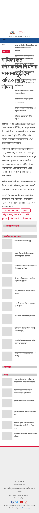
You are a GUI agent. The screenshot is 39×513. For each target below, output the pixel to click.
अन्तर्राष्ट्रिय (5, 51)
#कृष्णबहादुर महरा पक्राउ (12, 214)
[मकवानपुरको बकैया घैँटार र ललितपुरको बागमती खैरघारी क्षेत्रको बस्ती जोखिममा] (7, 381)
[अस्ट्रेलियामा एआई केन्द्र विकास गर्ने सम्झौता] (7, 294)
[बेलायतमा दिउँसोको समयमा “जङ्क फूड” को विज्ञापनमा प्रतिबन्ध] (7, 269)
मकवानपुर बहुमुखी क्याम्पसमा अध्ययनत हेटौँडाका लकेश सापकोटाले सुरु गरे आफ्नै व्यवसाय (25, 82)
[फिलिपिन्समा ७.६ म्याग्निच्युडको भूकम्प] (7, 319)
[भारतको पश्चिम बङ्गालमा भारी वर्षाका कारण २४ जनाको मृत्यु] (7, 344)
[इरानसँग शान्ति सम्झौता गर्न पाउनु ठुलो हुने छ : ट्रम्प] (7, 306)
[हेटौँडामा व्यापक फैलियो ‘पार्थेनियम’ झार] (7, 403)
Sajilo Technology (24, 508)
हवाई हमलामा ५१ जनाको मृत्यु (23, 241)
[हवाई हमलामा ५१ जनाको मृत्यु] (7, 244)
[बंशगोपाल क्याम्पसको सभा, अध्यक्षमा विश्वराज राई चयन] (7, 436)
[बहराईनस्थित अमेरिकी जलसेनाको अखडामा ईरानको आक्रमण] (7, 256)
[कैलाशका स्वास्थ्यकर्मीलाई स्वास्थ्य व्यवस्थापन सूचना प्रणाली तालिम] (7, 392)
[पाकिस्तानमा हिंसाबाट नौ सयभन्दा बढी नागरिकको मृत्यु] (7, 331)
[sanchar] (19, 32)
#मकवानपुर (27, 218)
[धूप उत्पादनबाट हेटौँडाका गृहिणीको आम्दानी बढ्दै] (7, 414)
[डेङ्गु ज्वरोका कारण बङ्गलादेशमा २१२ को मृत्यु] (7, 356)
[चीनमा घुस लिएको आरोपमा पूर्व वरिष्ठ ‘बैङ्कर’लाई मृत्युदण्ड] (7, 281)
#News (25, 210)
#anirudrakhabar (11, 210)
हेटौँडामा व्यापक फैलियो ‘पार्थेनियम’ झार (24, 401)
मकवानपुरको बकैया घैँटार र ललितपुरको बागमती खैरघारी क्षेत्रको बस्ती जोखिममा (26, 47)
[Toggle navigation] (4, 40)
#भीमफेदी (15, 218)
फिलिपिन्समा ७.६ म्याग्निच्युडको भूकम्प (25, 315)
